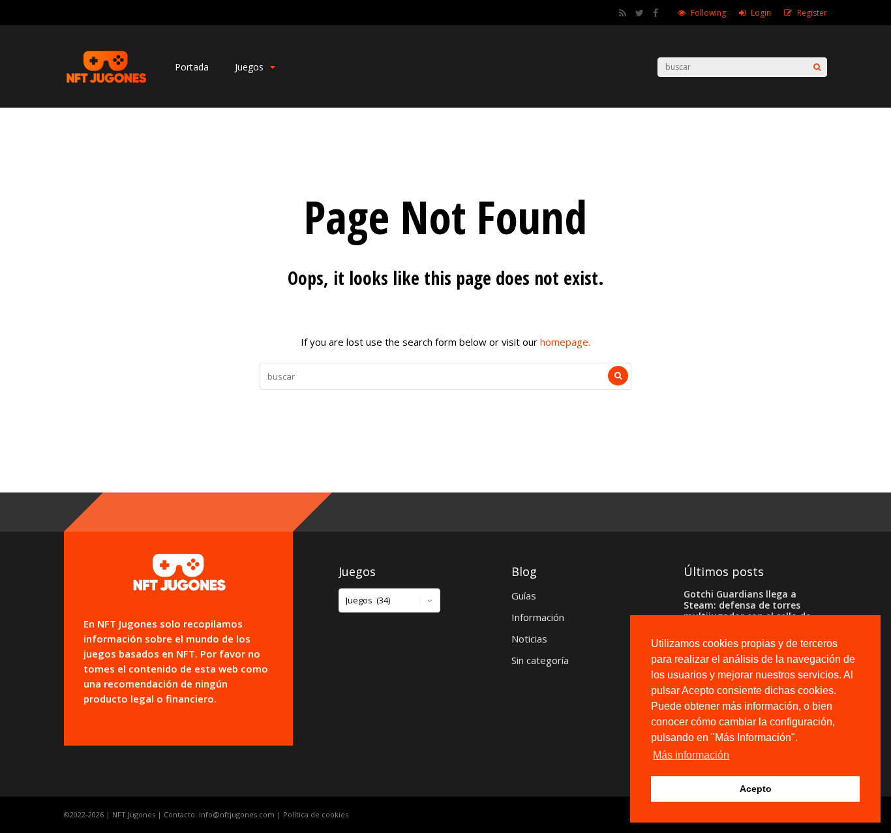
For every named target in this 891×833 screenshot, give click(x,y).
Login (761, 12)
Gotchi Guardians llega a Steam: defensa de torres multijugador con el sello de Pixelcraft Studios (747, 610)
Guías (523, 595)
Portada (192, 67)
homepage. (565, 341)
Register (812, 12)
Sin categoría (540, 660)
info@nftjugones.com (237, 814)
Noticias (529, 638)
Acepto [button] (756, 788)
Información (537, 617)
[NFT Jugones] (106, 81)
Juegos (249, 67)
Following (708, 12)
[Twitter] (639, 13)
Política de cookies (315, 814)
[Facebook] (655, 13)
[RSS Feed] (622, 13)
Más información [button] (691, 755)
